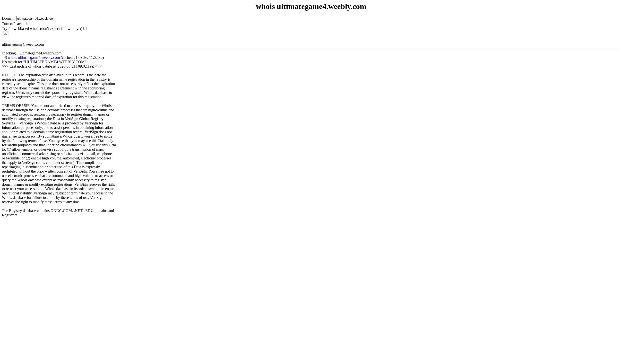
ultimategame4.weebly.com (39, 57)
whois (12, 57)
